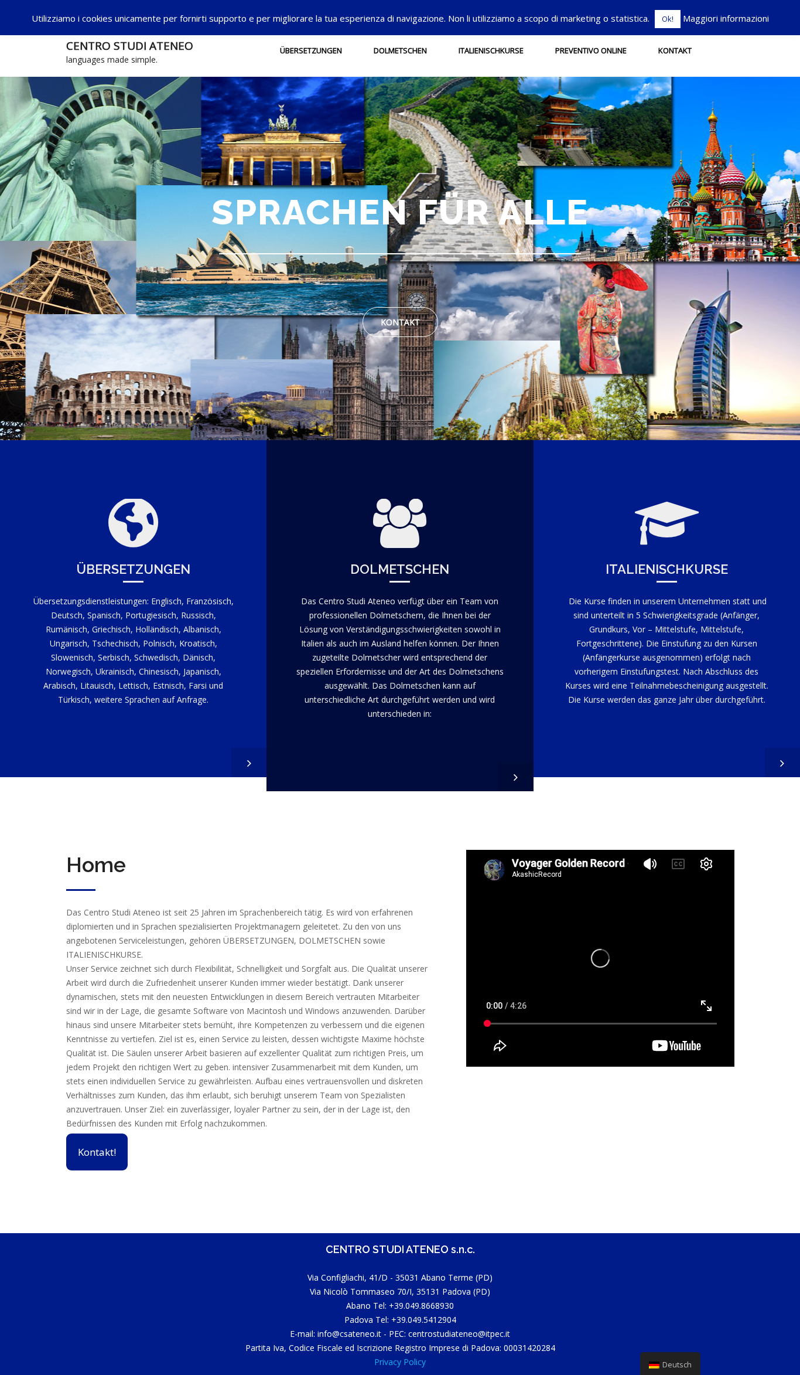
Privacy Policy (400, 1361)
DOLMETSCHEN (400, 50)
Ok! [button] (667, 18)
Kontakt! (97, 1152)
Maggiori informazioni (726, 18)
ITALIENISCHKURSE (491, 50)
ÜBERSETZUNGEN (311, 50)
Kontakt (675, 50)
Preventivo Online (591, 50)
